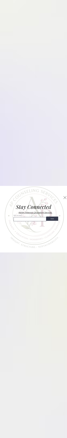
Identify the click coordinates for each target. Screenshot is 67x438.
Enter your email (17, 215)
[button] (64, 197)
